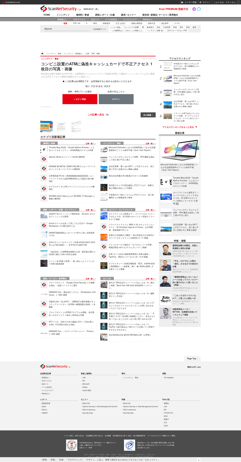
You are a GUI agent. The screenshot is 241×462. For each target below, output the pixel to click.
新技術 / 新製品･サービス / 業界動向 (160, 15)
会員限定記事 (45, 373)
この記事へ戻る (98, 114)
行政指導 (166, 27)
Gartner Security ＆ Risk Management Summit (99, 406)
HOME (47, 15)
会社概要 (108, 435)
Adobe (84, 387)
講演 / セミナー (128, 15)
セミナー (84, 399)
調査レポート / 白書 (105, 15)
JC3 (165, 422)
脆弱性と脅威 (49, 143)
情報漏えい (62, 19)
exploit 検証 (86, 390)
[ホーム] (42, 53)
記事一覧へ (90, 143)
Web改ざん (148, 19)
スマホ (177, 23)
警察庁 (166, 419)
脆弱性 (166, 403)
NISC (166, 416)
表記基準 (164, 23)
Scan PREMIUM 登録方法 (173, 9)
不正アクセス (79, 19)
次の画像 (147, 114)
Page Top (191, 358)
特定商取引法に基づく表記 (122, 435)
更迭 (175, 27)
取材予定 (151, 23)
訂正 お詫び (121, 23)
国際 (164, 373)
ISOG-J (44, 409)
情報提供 (106, 23)
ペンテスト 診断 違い (155, 30)
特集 (123, 399)
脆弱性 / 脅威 (82, 15)
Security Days (87, 413)
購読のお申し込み (194, 367)
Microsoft (85, 384)
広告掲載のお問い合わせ (94, 435)
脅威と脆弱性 (86, 373)
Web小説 (166, 399)
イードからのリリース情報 (156, 435)
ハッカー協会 (115, 27)
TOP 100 (76, 23)
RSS (95, 23)
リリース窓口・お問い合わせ (74, 435)
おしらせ (107, 278)
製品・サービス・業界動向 (55, 278)
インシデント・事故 (112, 143)
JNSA (44, 406)
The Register (169, 377)
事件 (123, 373)
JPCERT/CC (168, 413)
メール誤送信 (111, 19)
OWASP (45, 413)
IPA (83, 380)
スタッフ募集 (170, 435)
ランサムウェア (130, 19)
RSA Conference (88, 409)
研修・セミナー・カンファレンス (117, 209)
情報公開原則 (136, 23)
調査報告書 (46, 403)
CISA (166, 425)
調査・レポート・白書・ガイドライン (59, 209)
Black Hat (86, 403)
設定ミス (95, 19)
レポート (43, 399)
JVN (84, 377)
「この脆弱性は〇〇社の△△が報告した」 (127, 30)
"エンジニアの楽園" (131, 27)
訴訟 (158, 27)
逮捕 (194, 27)
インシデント (63, 15)
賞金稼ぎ (150, 27)
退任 (181, 27)
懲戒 (188, 27)
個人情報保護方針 (139, 435)
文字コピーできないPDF (177, 30)
